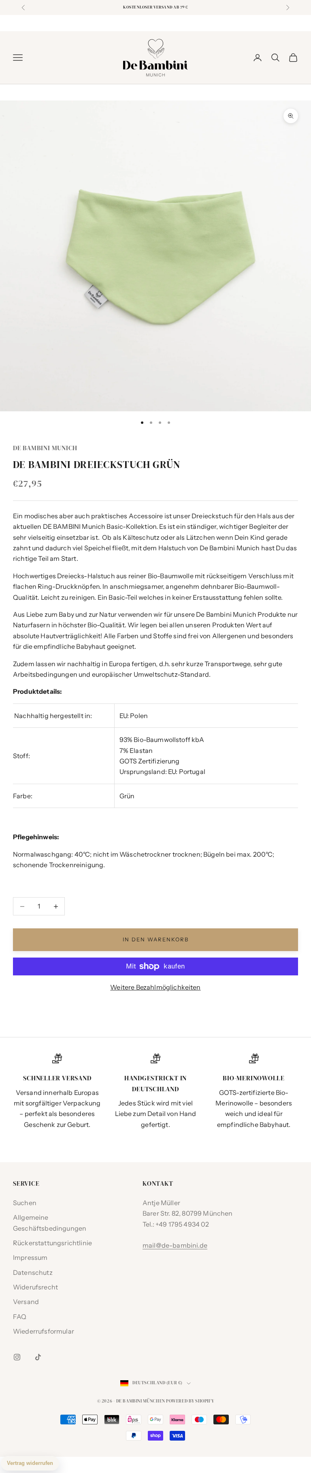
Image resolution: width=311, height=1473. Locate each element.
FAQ (19, 1317)
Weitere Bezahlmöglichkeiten (155, 987)
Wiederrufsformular (43, 1331)
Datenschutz (33, 1272)
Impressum (30, 1257)
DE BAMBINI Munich (45, 448)
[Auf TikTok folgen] (38, 1357)
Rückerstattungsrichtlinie (52, 1243)
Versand (26, 1302)
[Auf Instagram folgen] (17, 1357)
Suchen (24, 1203)
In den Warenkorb (156, 939)
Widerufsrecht (35, 1287)
